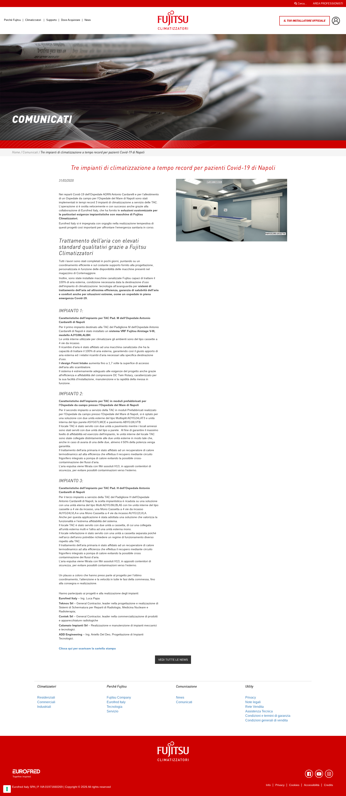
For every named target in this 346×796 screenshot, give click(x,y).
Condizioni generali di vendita (266, 720)
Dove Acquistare (70, 19)
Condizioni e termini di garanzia (267, 715)
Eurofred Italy (116, 702)
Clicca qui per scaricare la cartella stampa (87, 648)
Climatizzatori (33, 19)
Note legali (253, 702)
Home (16, 152)
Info (268, 785)
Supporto (51, 19)
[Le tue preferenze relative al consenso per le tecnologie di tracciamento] (7, 789)
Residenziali (46, 697)
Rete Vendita (254, 706)
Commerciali (46, 702)
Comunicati (30, 152)
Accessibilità (311, 785)
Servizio (112, 711)
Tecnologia (114, 706)
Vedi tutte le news (173, 659)
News (87, 19)
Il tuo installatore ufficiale (304, 20)
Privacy (250, 697)
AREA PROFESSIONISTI (328, 3)
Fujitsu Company (119, 697)
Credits (328, 785)
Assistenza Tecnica (259, 711)
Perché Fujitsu (13, 19)
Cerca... (302, 3)
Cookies (294, 785)
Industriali (44, 706)
